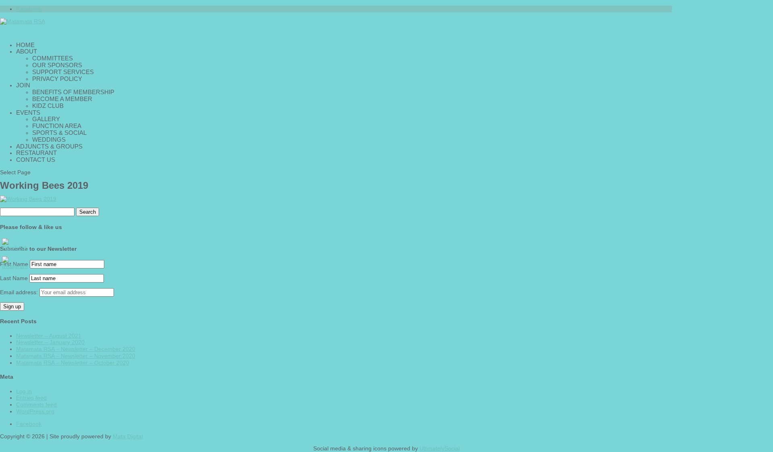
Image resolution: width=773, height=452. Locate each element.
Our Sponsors (57, 65)
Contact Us (35, 159)
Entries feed (31, 397)
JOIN (23, 85)
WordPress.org (35, 411)
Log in (24, 391)
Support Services (63, 71)
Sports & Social (59, 132)
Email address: (19, 292)
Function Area (56, 125)
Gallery (46, 119)
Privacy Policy (57, 78)
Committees (52, 58)
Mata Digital (128, 436)
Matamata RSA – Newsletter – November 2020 (75, 356)
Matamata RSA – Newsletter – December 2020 (75, 349)
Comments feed (36, 404)
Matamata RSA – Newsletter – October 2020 (72, 362)
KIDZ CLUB (48, 105)
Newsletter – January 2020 (50, 342)
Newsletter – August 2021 (48, 335)
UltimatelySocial (440, 448)
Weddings (49, 139)
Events (28, 112)
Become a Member (62, 98)
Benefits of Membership (73, 92)
